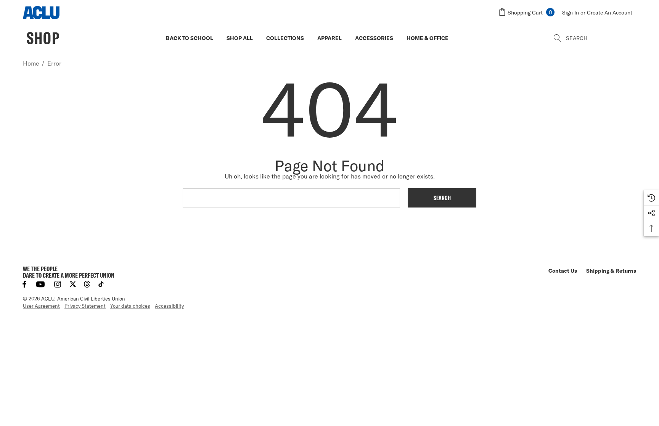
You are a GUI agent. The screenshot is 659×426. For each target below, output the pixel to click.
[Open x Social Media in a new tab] (72, 284)
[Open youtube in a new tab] (40, 284)
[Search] (558, 38)
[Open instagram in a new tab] (57, 284)
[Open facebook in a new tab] (24, 284)
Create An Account (609, 12)
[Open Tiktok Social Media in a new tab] (101, 284)
